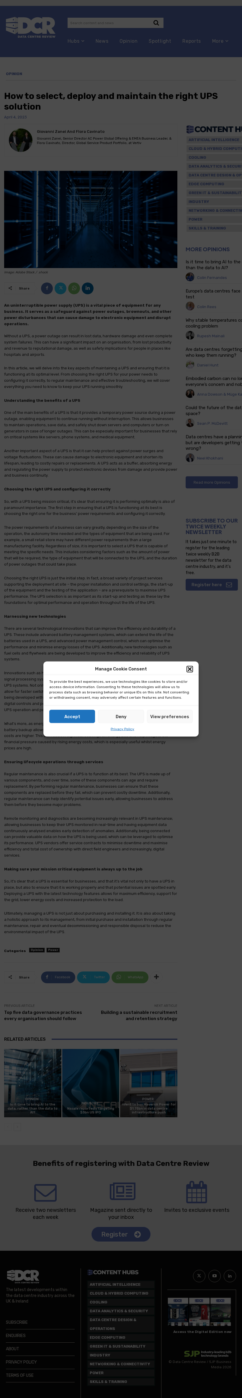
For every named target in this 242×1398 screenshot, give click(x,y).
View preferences (169, 716)
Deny (121, 716)
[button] (190, 669)
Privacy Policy (122, 729)
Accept (72, 716)
